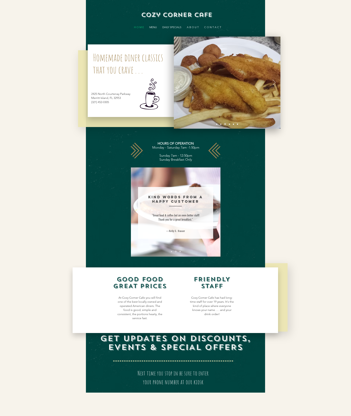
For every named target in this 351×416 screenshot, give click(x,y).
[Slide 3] (216, 124)
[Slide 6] (237, 124)
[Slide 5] (233, 124)
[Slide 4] (229, 124)
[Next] (274, 83)
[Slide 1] (225, 124)
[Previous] (180, 83)
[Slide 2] (220, 124)
